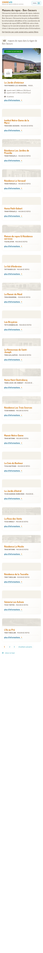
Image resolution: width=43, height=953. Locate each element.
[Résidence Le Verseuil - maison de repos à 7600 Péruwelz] (21, 173)
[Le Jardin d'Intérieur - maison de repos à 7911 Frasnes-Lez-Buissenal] (21, 63)
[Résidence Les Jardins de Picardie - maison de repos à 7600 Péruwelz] (21, 143)
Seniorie (7, 2)
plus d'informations (12, 100)
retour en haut (10, 653)
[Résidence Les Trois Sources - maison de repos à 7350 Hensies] (21, 400)
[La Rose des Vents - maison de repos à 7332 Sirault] (21, 511)
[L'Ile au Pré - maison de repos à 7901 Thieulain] (21, 622)
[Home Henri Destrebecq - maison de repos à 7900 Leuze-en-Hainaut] (21, 372)
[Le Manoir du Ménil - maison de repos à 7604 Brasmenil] (21, 287)
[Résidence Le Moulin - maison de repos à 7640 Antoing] (21, 539)
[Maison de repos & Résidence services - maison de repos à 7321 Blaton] (21, 229)
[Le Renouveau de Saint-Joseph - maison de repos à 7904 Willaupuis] (21, 342)
